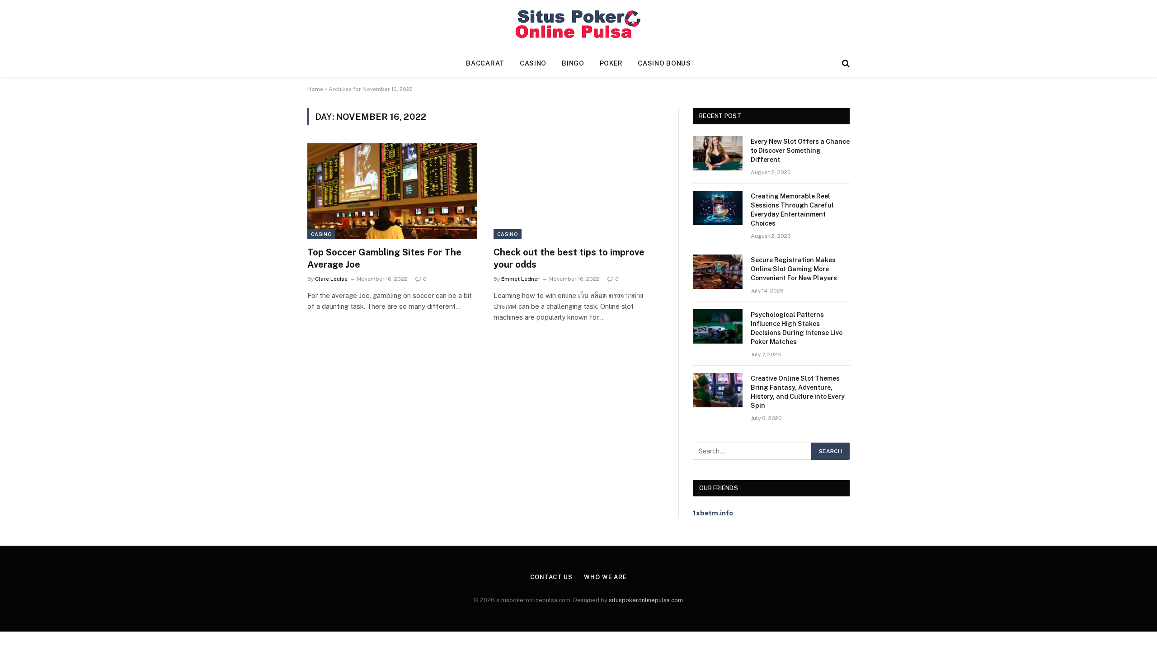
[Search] (845, 63)
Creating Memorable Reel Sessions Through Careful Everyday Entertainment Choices (792, 210)
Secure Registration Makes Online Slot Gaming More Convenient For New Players (794, 269)
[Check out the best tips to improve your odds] (578, 191)
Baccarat (485, 63)
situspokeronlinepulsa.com (646, 600)
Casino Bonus (664, 63)
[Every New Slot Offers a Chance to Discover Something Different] (718, 153)
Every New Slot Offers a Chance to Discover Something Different (800, 150)
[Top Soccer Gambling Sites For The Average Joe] (392, 191)
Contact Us (551, 577)
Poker (611, 63)
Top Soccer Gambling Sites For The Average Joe (384, 258)
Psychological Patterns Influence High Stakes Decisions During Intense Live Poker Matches (796, 328)
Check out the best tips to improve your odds (569, 258)
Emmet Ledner (520, 279)
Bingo (573, 63)
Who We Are (605, 577)
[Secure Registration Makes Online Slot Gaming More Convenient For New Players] (718, 272)
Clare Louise (331, 279)
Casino (533, 63)
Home (315, 89)
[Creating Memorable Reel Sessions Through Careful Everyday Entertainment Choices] (718, 208)
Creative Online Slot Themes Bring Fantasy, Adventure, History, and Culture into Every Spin (798, 392)
